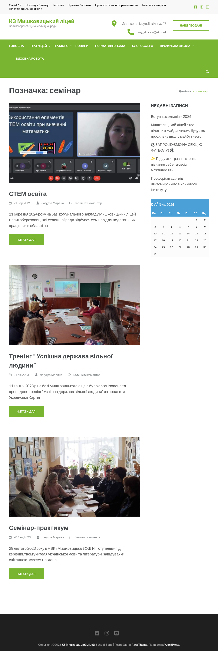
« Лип (158, 203)
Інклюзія (58, 5)
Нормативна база (110, 46)
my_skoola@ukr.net (152, 32)
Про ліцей (39, 46)
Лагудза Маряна (52, 203)
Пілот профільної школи (25, 8)
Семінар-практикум (38, 527)
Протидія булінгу (37, 5)
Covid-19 (15, 5)
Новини (81, 46)
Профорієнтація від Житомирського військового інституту (174, 184)
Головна (16, 46)
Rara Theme (139, 644)
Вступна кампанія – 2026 (171, 116)
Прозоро (61, 46)
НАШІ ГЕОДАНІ (191, 25)
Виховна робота (30, 58)
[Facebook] (195, 7)
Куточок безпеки (80, 5)
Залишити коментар (88, 203)
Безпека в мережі (154, 5)
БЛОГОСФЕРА (142, 46)
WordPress (171, 644)
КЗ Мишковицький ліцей (41, 21)
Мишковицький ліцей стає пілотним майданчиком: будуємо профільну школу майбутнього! (178, 130)
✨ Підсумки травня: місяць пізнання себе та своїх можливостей (173, 164)
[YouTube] (207, 7)
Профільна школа (175, 46)
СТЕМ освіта (28, 193)
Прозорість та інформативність (116, 5)
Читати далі (26, 239)
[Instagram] (201, 7)
